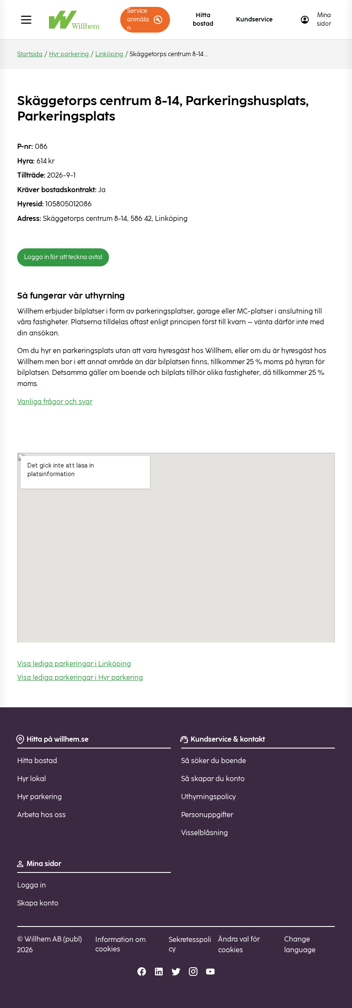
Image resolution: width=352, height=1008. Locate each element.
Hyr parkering (69, 54)
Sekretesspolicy (190, 944)
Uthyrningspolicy (208, 797)
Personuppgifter (207, 815)
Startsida (29, 54)
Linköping (109, 54)
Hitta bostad (203, 19)
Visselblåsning (204, 833)
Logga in (31, 885)
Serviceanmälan (138, 19)
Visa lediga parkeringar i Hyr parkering (80, 677)
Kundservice (254, 19)
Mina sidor (324, 19)
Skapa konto (37, 903)
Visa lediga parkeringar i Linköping (74, 664)
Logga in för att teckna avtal (63, 257)
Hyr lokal (31, 779)
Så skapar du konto (213, 779)
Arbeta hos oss (41, 815)
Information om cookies (120, 944)
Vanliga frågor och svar (54, 402)
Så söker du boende (213, 761)
